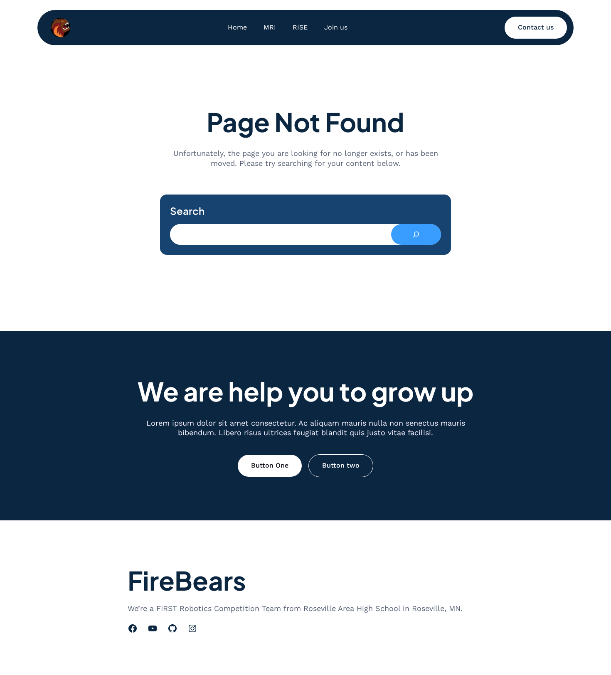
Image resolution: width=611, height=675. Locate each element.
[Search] (416, 234)
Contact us (536, 27)
